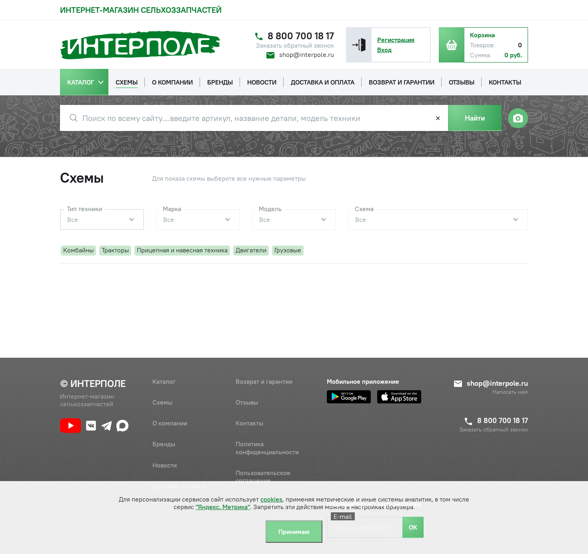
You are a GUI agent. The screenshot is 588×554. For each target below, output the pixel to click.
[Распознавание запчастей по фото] (518, 118)
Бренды (163, 444)
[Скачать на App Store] (399, 396)
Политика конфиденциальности (267, 447)
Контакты (249, 423)
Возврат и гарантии (264, 381)
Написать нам (510, 392)
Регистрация (395, 40)
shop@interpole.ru (306, 54)
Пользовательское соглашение (263, 476)
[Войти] (359, 44)
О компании (169, 423)
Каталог (164, 381)
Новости (164, 465)
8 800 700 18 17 (301, 36)
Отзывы (247, 402)
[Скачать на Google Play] (349, 396)
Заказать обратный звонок (295, 45)
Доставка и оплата (179, 486)
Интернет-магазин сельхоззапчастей (141, 10)
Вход (384, 50)
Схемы (162, 402)
